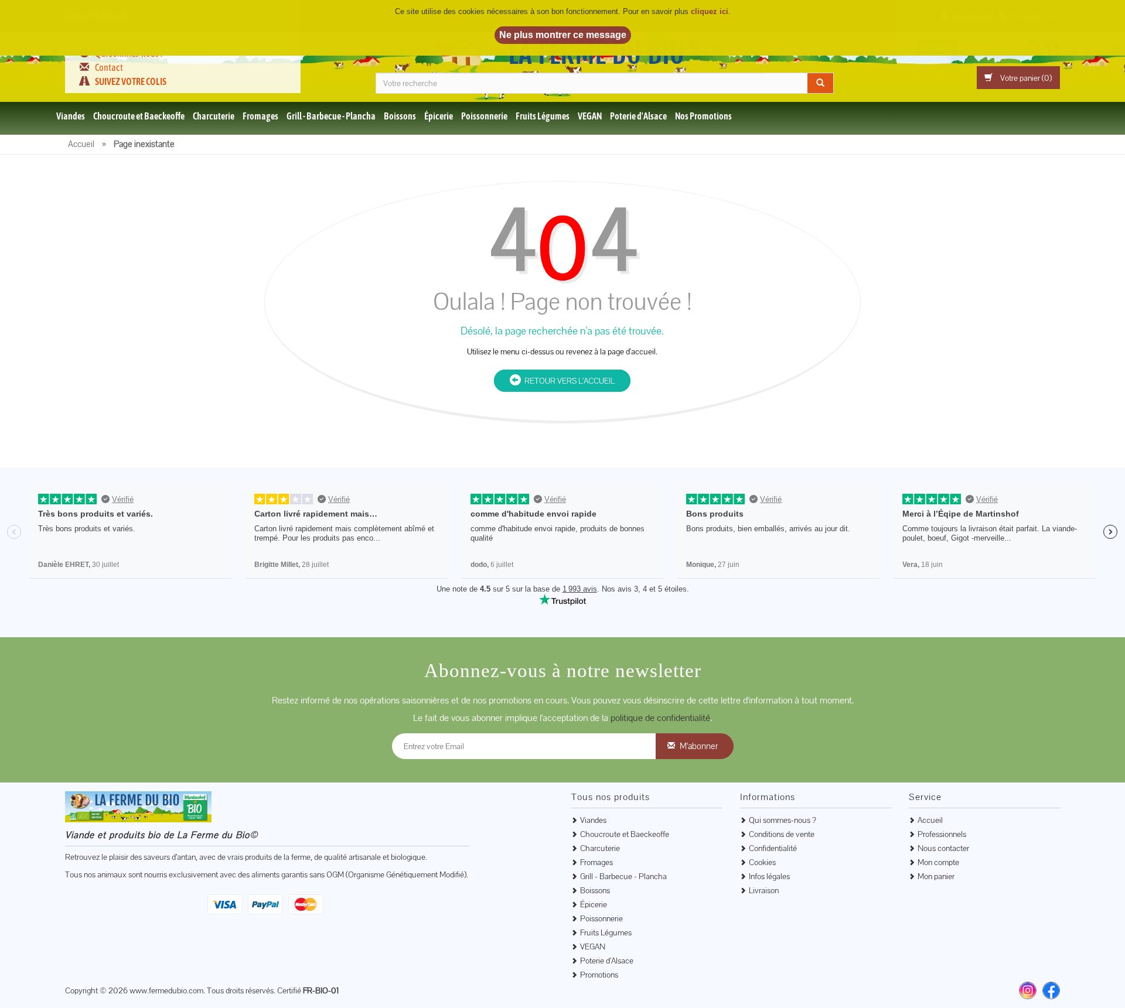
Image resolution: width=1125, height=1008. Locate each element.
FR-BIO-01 (321, 990)
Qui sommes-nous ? (782, 820)
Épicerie (438, 116)
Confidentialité (773, 848)
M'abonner (699, 745)
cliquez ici (709, 11)
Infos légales (769, 876)
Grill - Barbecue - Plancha (331, 116)
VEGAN (590, 116)
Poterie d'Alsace (638, 116)
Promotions (599, 974)
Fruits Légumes (543, 116)
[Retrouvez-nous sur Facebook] (1051, 990)
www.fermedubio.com (166, 990)
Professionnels (942, 834)
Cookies (762, 862)
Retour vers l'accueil (568, 380)
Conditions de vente (781, 834)
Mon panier (936, 876)
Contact (109, 67)
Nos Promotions (703, 116)
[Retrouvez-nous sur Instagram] (1028, 990)
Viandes (70, 116)
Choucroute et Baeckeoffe (139, 116)
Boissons (400, 116)
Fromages (260, 116)
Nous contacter (943, 848)
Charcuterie (213, 116)
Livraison (764, 890)
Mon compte (938, 862)
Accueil (930, 820)
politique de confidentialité (660, 718)
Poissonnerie (484, 116)
